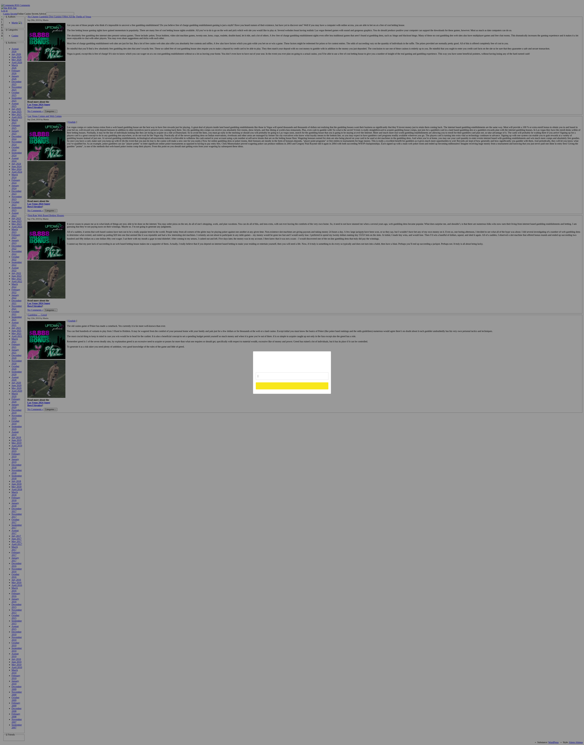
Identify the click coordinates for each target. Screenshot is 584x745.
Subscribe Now (292, 385)
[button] (292, 360)
